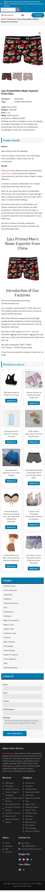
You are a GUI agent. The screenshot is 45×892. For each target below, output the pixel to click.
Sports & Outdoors (11, 655)
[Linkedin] (27, 859)
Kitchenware (8, 612)
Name (5, 685)
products (27, 331)
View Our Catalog (16, 65)
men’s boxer (6, 173)
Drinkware (7, 616)
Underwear (19, 99)
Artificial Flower (9, 586)
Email (5, 693)
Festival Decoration (11, 603)
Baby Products (9, 642)
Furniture (7, 637)
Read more (11, 401)
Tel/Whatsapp (8, 709)
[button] (22, 15)
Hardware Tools (10, 633)
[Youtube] (23, 859)
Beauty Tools (8, 625)
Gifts (5, 663)
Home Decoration (10, 590)
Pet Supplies (8, 646)
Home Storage (9, 650)
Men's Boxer (26, 101)
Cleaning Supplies (10, 667)
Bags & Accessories (11, 620)
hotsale (17, 101)
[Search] (18, 10)
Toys (5, 607)
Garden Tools (9, 629)
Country (6, 701)
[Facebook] (19, 859)
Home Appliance (10, 659)
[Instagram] (31, 859)
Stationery (8, 599)
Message (6, 718)
